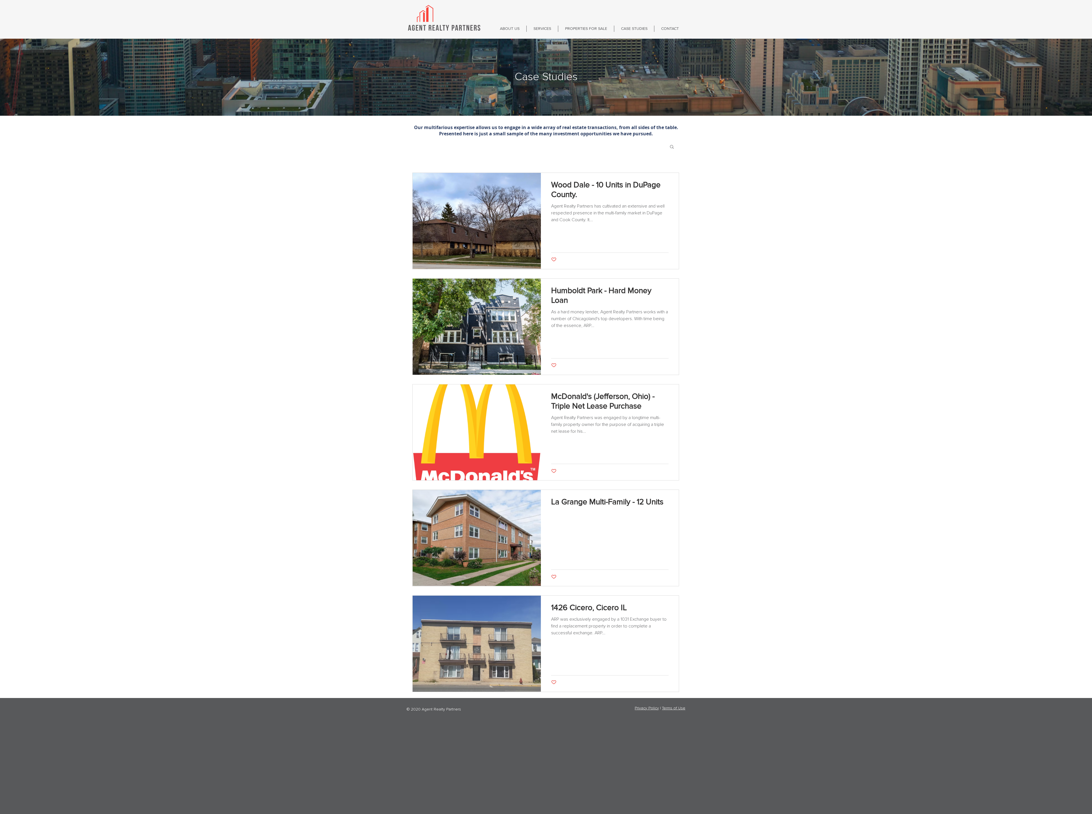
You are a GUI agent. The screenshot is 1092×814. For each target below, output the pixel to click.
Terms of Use (673, 708)
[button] (672, 147)
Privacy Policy (647, 708)
